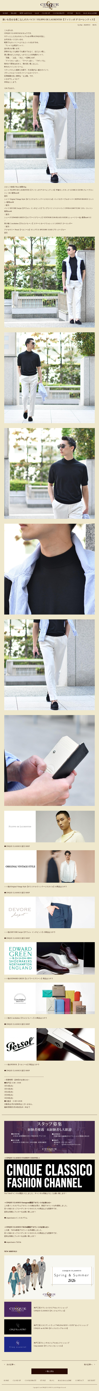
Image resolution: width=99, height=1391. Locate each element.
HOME (5, 13)
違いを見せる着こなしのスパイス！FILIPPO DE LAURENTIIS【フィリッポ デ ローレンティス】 (49, 19)
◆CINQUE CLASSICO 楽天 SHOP (17, 846)
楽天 (6, 196)
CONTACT (79, 1380)
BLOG (95, 25)
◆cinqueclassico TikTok (12, 1242)
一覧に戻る (49, 1371)
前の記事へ (88, 1364)
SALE (37, 13)
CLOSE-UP (17, 1380)
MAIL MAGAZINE (90, 13)
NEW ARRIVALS (26, 13)
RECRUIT (91, 1380)
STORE (70, 13)
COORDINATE (58, 13)
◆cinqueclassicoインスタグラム (15, 1218)
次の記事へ (11, 1364)
